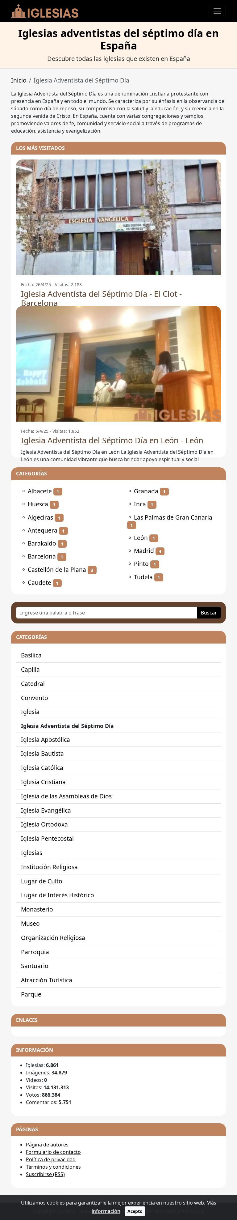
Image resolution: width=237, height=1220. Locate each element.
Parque (31, 994)
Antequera (42, 530)
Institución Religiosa (49, 867)
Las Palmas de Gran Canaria (173, 517)
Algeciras (40, 517)
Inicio (19, 80)
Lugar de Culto (41, 881)
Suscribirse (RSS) (45, 1174)
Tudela (143, 577)
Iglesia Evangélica (46, 810)
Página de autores (47, 1144)
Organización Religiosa (53, 937)
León (141, 537)
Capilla (30, 669)
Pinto (141, 563)
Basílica (31, 655)
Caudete (39, 582)
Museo (30, 923)
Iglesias (31, 852)
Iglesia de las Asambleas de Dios (66, 796)
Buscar (209, 612)
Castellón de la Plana (57, 569)
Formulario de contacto (53, 1152)
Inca (140, 504)
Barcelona (42, 556)
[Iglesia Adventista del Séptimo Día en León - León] (118, 364)
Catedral (33, 683)
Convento (34, 698)
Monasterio (37, 909)
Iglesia (30, 712)
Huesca (38, 504)
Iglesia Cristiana (43, 782)
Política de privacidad (51, 1159)
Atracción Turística (46, 980)
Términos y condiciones (53, 1166)
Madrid (144, 550)
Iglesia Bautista (42, 753)
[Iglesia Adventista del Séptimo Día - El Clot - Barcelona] (118, 217)
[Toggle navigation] (217, 11)
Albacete (40, 491)
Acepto (135, 1211)
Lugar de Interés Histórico (57, 895)
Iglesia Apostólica (45, 739)
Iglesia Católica (42, 767)
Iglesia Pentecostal (47, 838)
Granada (146, 491)
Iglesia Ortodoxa (44, 824)
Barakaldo (42, 543)
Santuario (34, 966)
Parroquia (35, 952)
